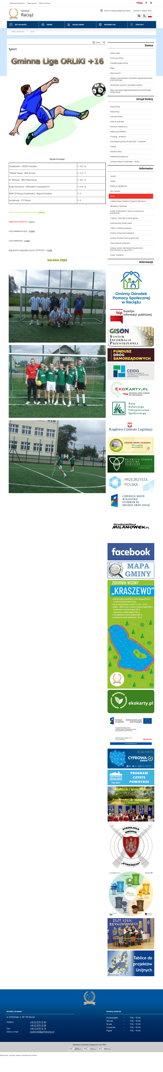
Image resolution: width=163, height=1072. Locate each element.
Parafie (113, 176)
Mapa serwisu (32, 3)
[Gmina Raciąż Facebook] (131, 559)
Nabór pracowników (118, 131)
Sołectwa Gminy (116, 116)
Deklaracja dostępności (17, 3)
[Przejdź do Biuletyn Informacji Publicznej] (139, 3)
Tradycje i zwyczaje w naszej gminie (124, 218)
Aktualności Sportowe (118, 206)
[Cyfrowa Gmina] (131, 767)
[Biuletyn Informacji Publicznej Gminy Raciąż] (131, 324)
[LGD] (131, 453)
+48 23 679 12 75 (38, 1028)
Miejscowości (115, 73)
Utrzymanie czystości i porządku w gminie (126, 85)
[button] (144, 16)
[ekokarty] (131, 712)
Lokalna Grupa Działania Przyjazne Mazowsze (128, 201)
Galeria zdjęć (115, 53)
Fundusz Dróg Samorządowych (122, 233)
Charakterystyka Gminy (119, 63)
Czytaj (31, 231)
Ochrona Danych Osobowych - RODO (124, 161)
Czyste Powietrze (117, 255)
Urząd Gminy (115, 106)
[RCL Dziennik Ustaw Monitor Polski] (131, 435)
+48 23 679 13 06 (38, 1025)
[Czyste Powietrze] (131, 784)
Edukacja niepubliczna (118, 186)
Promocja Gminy (116, 58)
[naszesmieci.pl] (131, 916)
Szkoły (112, 181)
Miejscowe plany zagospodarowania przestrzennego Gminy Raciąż (130, 91)
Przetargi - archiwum (118, 136)
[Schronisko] (131, 541)
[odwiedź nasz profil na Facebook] (146, 3)
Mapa (112, 68)
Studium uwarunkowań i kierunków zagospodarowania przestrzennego (131, 79)
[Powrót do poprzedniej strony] (104, 42)
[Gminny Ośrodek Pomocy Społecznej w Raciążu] (131, 306)
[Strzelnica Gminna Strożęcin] (131, 868)
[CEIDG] (131, 379)
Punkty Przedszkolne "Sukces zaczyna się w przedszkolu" (127, 212)
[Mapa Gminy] (131, 578)
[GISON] (131, 346)
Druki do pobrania (117, 121)
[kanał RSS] (151, 3)
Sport (112, 196)
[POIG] (131, 508)
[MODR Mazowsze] (131, 472)
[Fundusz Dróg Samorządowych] (131, 360)
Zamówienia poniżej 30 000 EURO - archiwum (128, 141)
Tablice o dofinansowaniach (121, 228)
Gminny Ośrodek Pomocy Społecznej (124, 238)
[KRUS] (131, 416)
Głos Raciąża (115, 191)
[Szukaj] (139, 16)
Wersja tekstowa (44, 3)
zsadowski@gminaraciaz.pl (42, 1032)
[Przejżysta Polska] (131, 490)
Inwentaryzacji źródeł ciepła (121, 223)
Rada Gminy (114, 111)
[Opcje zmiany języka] (149, 16)
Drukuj (98, 42)
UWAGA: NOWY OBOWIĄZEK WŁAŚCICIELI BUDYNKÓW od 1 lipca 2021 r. (126, 249)
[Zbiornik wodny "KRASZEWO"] (131, 688)
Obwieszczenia (116, 151)
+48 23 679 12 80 (38, 1022)
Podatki (113, 146)
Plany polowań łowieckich (120, 243)
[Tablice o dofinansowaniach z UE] (131, 975)
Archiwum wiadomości (119, 126)
